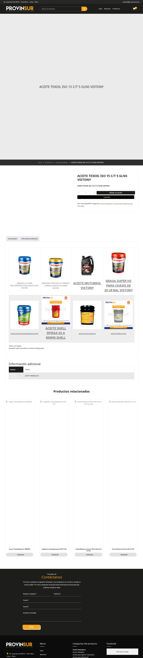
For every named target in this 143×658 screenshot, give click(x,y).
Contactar (20, 555)
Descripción (12, 239)
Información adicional (29, 239)
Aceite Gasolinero (62, 162)
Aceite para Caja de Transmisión (83, 655)
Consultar (107, 197)
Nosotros (107, 9)
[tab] (12, 238)
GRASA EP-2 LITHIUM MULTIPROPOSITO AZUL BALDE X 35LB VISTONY (24, 285)
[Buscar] (84, 9)
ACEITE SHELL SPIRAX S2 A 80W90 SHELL (56, 332)
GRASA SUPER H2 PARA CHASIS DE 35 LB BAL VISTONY (118, 285)
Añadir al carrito (115, 193)
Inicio (100, 9)
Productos (116, 9)
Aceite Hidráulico (78, 652)
